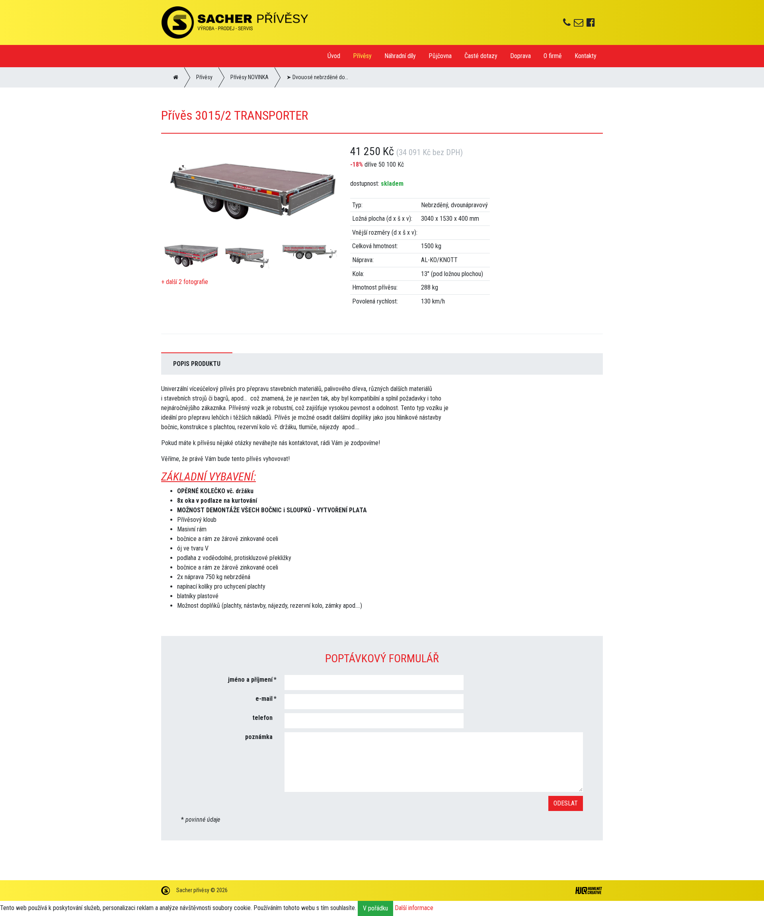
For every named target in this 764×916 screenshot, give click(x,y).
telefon (262, 718)
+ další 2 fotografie (184, 282)
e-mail (264, 698)
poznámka (259, 737)
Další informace (414, 908)
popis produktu (196, 364)
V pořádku (375, 908)
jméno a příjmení (250, 679)
